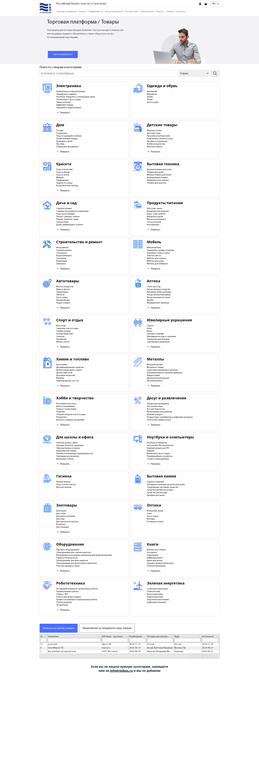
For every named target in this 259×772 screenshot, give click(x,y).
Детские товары (162, 125)
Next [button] (208, 656)
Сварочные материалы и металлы (162, 370)
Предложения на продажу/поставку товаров (107, 628)
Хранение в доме (64, 141)
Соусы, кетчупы (154, 222)
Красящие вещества (65, 375)
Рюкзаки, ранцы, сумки (66, 443)
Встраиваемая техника (157, 177)
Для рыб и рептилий (65, 516)
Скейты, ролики (63, 331)
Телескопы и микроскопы (159, 420)
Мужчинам (152, 94)
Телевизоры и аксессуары (68, 99)
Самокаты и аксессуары (67, 328)
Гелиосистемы (153, 591)
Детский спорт (154, 133)
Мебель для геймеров (157, 264)
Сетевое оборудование (158, 459)
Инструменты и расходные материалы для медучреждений (84, 555)
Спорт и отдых (69, 320)
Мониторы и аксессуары (158, 453)
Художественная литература (160, 563)
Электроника (68, 86)
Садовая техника (64, 208)
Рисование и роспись (66, 404)
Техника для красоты (156, 183)
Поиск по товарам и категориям (60, 67)
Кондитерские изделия (158, 211)
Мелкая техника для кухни (159, 175)
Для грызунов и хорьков (67, 522)
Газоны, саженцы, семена (67, 217)
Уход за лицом (63, 172)
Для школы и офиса (75, 437)
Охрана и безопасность (67, 558)
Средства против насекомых (160, 490)
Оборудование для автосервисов (72, 560)
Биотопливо (61, 365)
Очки (149, 513)
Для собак (61, 513)
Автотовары (67, 281)
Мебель (154, 242)
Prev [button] (196, 656)
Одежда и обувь (162, 86)
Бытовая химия (161, 476)
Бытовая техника (163, 164)
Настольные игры (155, 406)
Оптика (154, 505)
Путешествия (131, 11)
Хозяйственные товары (66, 139)
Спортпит (60, 336)
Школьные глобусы (65, 459)
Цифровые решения (156, 602)
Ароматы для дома (155, 495)
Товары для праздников (67, 147)
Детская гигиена (63, 487)
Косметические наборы (67, 186)
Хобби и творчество (156, 144)
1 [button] (202, 656)
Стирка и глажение (155, 482)
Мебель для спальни (156, 258)
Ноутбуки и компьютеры (170, 437)
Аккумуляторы (63, 300)
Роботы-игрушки (64, 602)
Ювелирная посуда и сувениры (161, 336)
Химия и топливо (72, 359)
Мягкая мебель (154, 248)
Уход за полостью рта (66, 484)
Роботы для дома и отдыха (68, 597)
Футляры (151, 519)
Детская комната (154, 147)
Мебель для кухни (155, 261)
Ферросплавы (153, 375)
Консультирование (114, 11)
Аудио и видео (63, 303)
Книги (152, 544)
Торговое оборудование (67, 550)
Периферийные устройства (159, 456)
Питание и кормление (157, 141)
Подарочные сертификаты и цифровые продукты (170, 417)
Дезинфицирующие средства (70, 367)
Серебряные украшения (158, 342)
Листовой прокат (154, 381)
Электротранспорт (64, 334)
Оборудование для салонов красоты (73, 552)
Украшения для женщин (158, 339)
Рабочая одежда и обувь (68, 566)
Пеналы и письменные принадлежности (74, 453)
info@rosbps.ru (121, 671)
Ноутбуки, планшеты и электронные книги (75, 97)
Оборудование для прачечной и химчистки (76, 563)
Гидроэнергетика (155, 597)
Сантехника (61, 253)
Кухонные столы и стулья (158, 253)
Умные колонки (63, 102)
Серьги (150, 326)
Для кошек (61, 511)
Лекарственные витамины (159, 295)
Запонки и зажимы (155, 334)
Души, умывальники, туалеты (69, 225)
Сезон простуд (154, 287)
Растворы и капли (155, 522)
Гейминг (150, 451)
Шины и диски (62, 289)
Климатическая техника (158, 180)
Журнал (160, 11)
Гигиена (64, 476)
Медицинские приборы (158, 303)
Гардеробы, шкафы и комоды (160, 250)
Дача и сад (66, 203)
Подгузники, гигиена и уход (160, 139)
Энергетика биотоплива (158, 600)
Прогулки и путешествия (158, 136)
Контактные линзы (155, 511)
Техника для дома (155, 172)
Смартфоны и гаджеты (66, 94)
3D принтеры (62, 605)
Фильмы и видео (155, 414)
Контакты (180, 11)
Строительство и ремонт (79, 242)
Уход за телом (62, 175)
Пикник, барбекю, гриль (67, 219)
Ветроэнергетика (155, 594)
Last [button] (215, 656)
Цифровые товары (64, 105)
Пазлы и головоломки (66, 409)
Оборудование (70, 544)
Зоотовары (66, 505)
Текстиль (60, 144)
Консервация (153, 225)
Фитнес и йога (62, 342)
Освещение (61, 133)
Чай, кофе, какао (154, 208)
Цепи (149, 328)
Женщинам (152, 91)
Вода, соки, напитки (156, 214)
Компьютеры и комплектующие (70, 91)
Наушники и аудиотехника (68, 108)
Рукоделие (61, 417)
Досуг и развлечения (166, 398)
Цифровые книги (154, 558)
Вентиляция (61, 261)
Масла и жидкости (64, 287)
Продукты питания (165, 203)
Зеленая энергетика (166, 583)
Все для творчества (156, 409)
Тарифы (170, 11)
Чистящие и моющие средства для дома (166, 484)
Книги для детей (154, 560)
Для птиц (60, 519)
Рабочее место (154, 256)
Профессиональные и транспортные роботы (76, 600)
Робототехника (70, 583)
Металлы (155, 359)
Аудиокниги (152, 555)
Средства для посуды (157, 493)
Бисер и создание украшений (70, 420)
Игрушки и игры (154, 130)
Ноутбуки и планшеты (157, 443)
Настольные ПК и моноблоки (160, 445)
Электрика (61, 264)
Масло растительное (156, 219)
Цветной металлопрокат (158, 378)
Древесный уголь (64, 373)
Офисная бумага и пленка (68, 448)
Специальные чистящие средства (162, 487)
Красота (63, 164)
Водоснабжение (63, 256)
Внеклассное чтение (156, 550)
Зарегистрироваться (62, 54)
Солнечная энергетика (157, 589)
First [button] (190, 656)
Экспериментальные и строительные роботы (77, 589)
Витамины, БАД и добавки (159, 292)
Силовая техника (64, 250)
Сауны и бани (62, 222)
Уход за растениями (65, 214)
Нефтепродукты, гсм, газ (67, 381)
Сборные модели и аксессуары (71, 414)
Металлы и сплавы (155, 367)
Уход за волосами (64, 169)
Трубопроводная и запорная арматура (164, 373)
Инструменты (62, 248)
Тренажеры (61, 339)
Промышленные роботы (67, 591)
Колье (149, 331)
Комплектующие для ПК (158, 448)
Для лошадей (62, 527)
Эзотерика (152, 552)
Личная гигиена (63, 482)
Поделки (60, 412)
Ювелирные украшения (169, 320)
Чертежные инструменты (67, 456)
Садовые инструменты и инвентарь (72, 211)
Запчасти (60, 295)
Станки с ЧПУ (62, 594)
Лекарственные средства (158, 289)
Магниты (60, 378)
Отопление (61, 258)
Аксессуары (152, 102)
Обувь (150, 99)
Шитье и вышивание (65, 406)
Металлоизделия (155, 365)
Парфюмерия (62, 180)
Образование (147, 11)
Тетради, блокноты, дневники (70, 445)
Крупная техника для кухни (159, 169)
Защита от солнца (64, 183)
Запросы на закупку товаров (58, 628)
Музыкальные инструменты (159, 412)
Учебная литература (156, 566)
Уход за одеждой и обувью (69, 136)
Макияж (60, 177)
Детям (150, 97)
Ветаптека (60, 524)
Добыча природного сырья (69, 370)
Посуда (59, 130)
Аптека (153, 281)
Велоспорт (61, 326)
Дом (60, 125)
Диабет (150, 300)
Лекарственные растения (158, 297)
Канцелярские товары (66, 451)
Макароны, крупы (155, 217)
